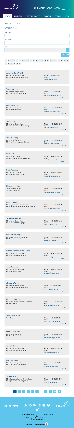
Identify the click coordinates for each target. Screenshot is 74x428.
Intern (41, 419)
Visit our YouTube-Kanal (34, 405)
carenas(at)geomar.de (51, 241)
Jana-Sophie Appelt (13, 218)
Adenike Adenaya (12, 137)
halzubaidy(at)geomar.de (52, 176)
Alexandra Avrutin (12, 283)
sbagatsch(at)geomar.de (52, 321)
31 (46, 391)
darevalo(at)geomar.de (51, 257)
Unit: (6, 47)
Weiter (59, 391)
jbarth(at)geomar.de (50, 382)
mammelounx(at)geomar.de (53, 192)
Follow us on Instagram (39, 405)
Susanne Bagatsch (13, 315)
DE (63, 8)
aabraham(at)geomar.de (52, 111)
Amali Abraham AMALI (14, 73)
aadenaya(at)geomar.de (51, 144)
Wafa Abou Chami (12, 89)
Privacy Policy (39, 418)
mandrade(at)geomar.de (52, 208)
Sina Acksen (10, 121)
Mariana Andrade (12, 202)
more (62, 81)
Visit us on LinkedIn (43, 405)
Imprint (32, 418)
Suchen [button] (68, 8)
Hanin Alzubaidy (12, 170)
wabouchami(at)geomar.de (52, 95)
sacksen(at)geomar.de (51, 127)
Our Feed (25, 405)
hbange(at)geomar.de (51, 366)
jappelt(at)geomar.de (50, 224)
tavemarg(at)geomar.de (51, 273)
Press (47, 418)
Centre (13, 24)
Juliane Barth (11, 376)
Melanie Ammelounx (13, 186)
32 (50, 391)
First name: (8, 32)
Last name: (8, 39)
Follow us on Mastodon (48, 405)
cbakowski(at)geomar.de (52, 337)
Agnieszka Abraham (13, 105)
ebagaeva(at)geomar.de (51, 305)
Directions (34, 419)
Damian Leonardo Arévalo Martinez (19, 251)
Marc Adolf (10, 154)
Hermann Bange (12, 360)
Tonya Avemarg (12, 267)
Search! (65, 55)
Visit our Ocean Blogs (30, 405)
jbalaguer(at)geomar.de (51, 352)
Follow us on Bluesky (37, 409)
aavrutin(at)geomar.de (51, 289)
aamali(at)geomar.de (50, 79)
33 (55, 391)
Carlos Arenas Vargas (14, 234)
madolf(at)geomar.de (50, 160)
